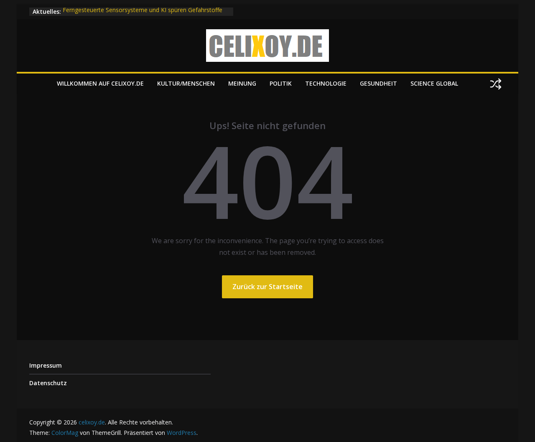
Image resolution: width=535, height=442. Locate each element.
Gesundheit (378, 83)
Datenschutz (48, 383)
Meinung (242, 83)
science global (434, 83)
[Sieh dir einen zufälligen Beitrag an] (496, 84)
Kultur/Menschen (186, 83)
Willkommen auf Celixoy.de (100, 83)
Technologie (325, 83)
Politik (281, 83)
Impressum (45, 365)
